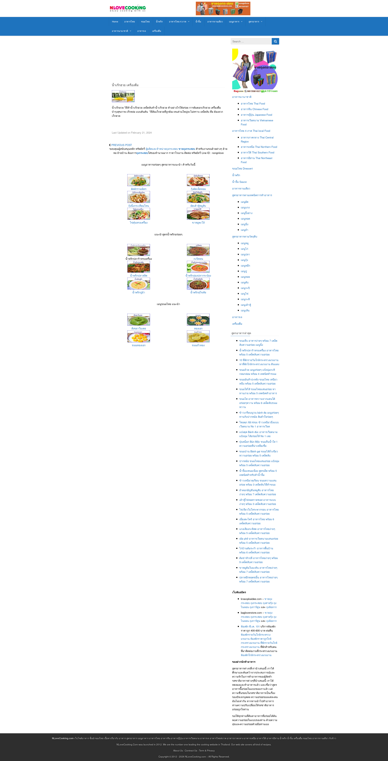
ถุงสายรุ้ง (268, 603)
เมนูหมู (245, 243)
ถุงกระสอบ (142, 153)
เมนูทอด (245, 218)
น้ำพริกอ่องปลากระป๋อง (198, 275)
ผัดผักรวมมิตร (138, 189)
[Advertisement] (168, 59)
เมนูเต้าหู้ (246, 305)
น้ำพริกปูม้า (138, 292)
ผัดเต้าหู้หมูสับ (198, 205)
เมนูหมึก (245, 265)
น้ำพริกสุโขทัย (198, 292)
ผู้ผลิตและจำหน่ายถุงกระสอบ (162, 149)
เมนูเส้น (245, 310)
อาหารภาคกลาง (250, 137)
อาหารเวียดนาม (250, 120)
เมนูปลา (245, 254)
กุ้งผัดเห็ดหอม (198, 189)
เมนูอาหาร (234, 21)
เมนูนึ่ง (244, 224)
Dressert (248, 168)
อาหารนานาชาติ (120, 30)
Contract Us (191, 750)
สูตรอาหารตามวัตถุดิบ (244, 236)
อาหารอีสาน (248, 158)
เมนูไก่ (244, 248)
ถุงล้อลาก (271, 607)
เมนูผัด (244, 202)
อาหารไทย (129, 21)
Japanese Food (263, 114)
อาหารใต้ (246, 152)
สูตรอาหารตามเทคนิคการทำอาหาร (252, 195)
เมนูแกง (245, 207)
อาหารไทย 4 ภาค (177, 21)
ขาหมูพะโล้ (198, 222)
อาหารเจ (141, 30)
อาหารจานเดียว (215, 21)
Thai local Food (261, 131)
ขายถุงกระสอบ (187, 149)
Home (115, 21)
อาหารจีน (246, 109)
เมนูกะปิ (245, 288)
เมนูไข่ (244, 293)
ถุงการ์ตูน (255, 607)
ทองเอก (198, 328)
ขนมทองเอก (139, 345)
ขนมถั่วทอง (198, 345)
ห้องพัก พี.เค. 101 (250, 626)
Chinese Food (260, 109)
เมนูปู (244, 271)
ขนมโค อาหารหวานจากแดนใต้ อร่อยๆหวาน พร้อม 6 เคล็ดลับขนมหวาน (258, 403)
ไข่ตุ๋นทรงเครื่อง (138, 222)
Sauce (243, 182)
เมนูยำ (244, 230)
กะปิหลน (198, 258)
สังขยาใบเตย (138, 328)
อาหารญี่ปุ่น (247, 114)
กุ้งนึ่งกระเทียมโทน (138, 205)
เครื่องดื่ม (156, 30)
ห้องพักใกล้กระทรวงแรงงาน (256, 655)
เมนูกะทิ (245, 299)
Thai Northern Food (266, 147)
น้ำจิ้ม (198, 21)
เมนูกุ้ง (244, 260)
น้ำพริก (159, 21)
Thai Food (259, 103)
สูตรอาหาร (254, 21)
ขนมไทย (145, 21)
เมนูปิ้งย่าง (246, 213)
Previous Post (121, 145)
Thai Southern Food (263, 152)
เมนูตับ (245, 282)
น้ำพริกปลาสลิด (138, 275)
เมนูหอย (245, 277)
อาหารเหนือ (247, 147)
